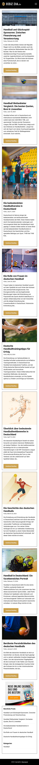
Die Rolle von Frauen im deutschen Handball (18, 732)
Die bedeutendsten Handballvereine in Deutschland (13, 206)
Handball (7, 747)
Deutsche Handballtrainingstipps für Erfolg (17, 349)
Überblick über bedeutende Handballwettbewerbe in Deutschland (17, 431)
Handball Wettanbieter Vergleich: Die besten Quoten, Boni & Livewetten (19, 106)
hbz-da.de (25, 762)
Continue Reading (11, 70)
